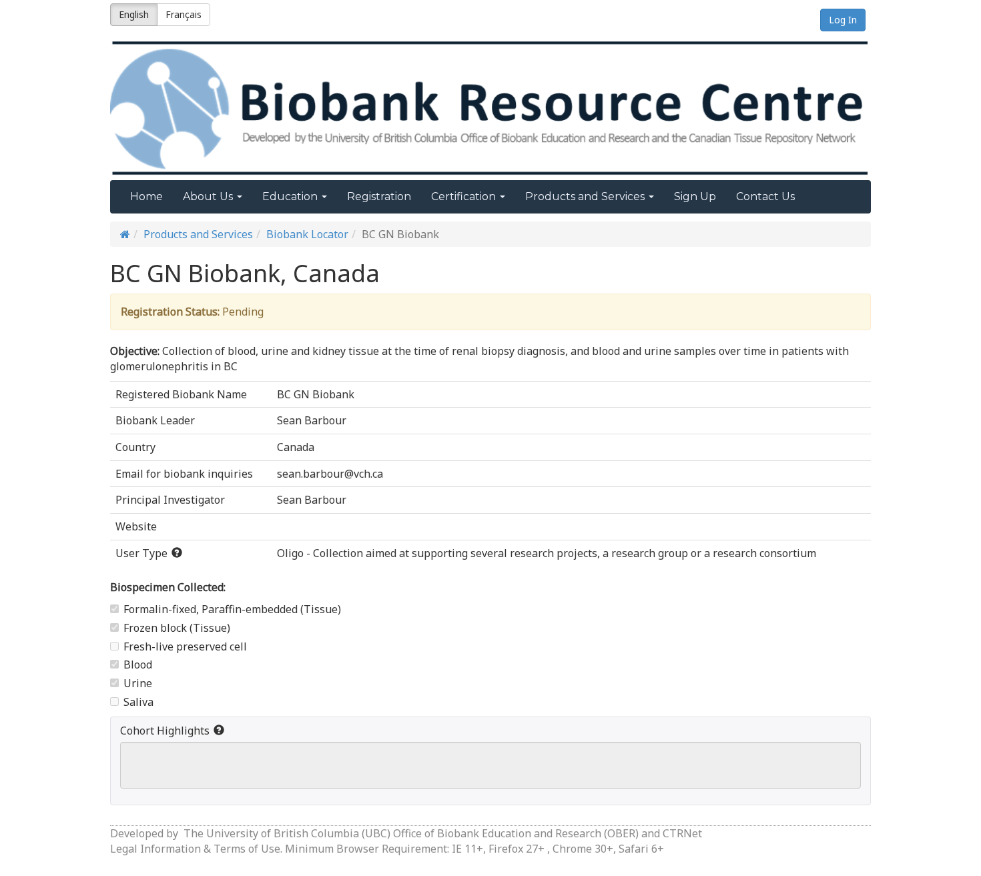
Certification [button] (465, 196)
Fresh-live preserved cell (185, 646)
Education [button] (291, 196)
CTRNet (682, 833)
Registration (379, 196)
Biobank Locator (307, 234)
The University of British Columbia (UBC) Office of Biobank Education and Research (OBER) (411, 833)
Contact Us (765, 196)
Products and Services (198, 234)
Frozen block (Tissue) (176, 627)
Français (184, 14)
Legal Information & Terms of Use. (197, 848)
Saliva (138, 702)
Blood (137, 664)
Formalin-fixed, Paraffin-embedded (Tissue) (232, 609)
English (134, 14)
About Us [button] (209, 196)
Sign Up (695, 196)
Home (146, 196)
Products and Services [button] (586, 196)
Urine (137, 683)
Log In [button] (843, 19)
